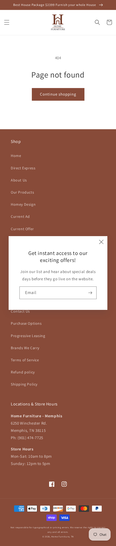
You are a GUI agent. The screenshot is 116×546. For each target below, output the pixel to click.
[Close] (101, 242)
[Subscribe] (90, 292)
